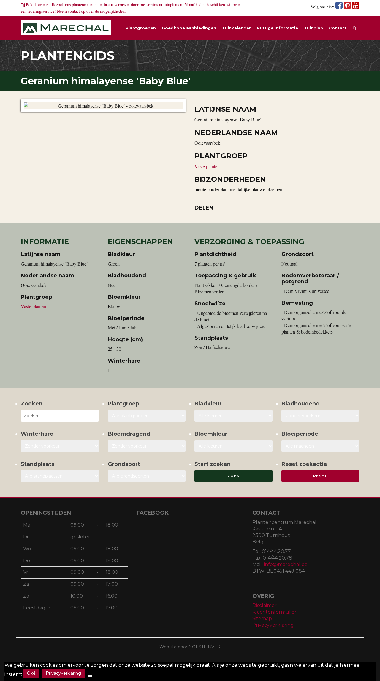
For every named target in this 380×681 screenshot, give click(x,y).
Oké (31, 673)
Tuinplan (313, 28)
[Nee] (90, 676)
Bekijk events (37, 4)
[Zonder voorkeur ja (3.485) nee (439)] (147, 446)
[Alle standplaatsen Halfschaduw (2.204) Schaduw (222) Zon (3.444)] (60, 476)
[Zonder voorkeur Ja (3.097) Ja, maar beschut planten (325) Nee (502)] (60, 446)
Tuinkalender (236, 28)
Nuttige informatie (277, 28)
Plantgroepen (141, 28)
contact (74, 11)
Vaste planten (207, 166)
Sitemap (262, 618)
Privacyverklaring (273, 625)
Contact (338, 28)
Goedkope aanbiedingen (189, 28)
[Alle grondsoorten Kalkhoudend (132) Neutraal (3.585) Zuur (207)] (147, 476)
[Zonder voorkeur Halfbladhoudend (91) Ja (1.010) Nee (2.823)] (320, 416)
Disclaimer (264, 605)
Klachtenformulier (274, 612)
